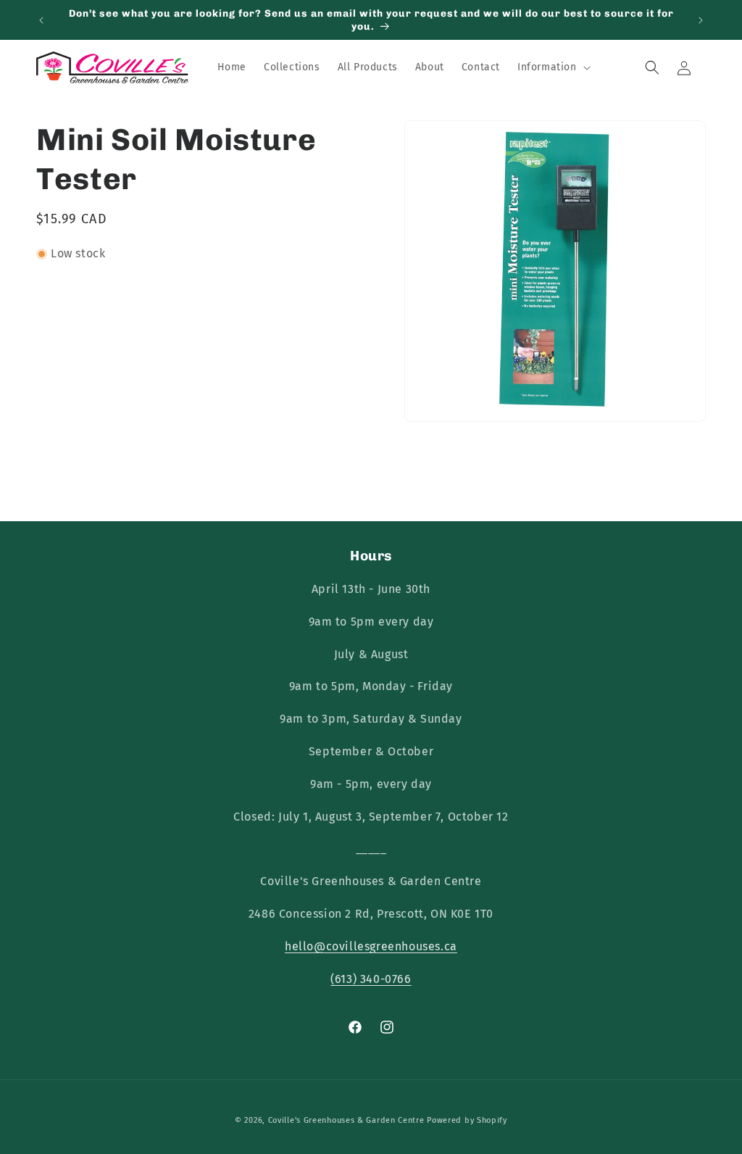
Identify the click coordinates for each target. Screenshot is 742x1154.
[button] (552, 67)
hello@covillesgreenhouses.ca (371, 946)
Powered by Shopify (467, 1120)
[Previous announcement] (41, 20)
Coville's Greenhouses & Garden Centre (346, 1120)
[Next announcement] (701, 20)
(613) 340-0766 (370, 979)
